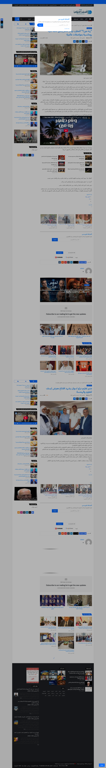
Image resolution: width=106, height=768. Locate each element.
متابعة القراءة (67, 28)
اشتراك (40, 25)
